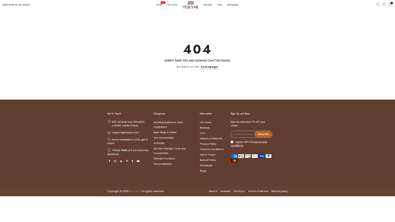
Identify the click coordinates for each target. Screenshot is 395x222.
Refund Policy (208, 160)
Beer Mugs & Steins (165, 132)
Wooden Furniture (164, 158)
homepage (209, 67)
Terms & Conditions (212, 149)
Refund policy (279, 191)
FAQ (220, 4)
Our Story (172, 4)
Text (124, 150)
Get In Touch (207, 154)
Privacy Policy (208, 144)
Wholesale (232, 4)
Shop (160, 4)
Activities (159, 143)
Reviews (208, 4)
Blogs (203, 171)
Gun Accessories (164, 138)
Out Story (239, 191)
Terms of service (258, 191)
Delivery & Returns (211, 138)
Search (213, 191)
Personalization (163, 164)
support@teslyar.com (125, 132)
